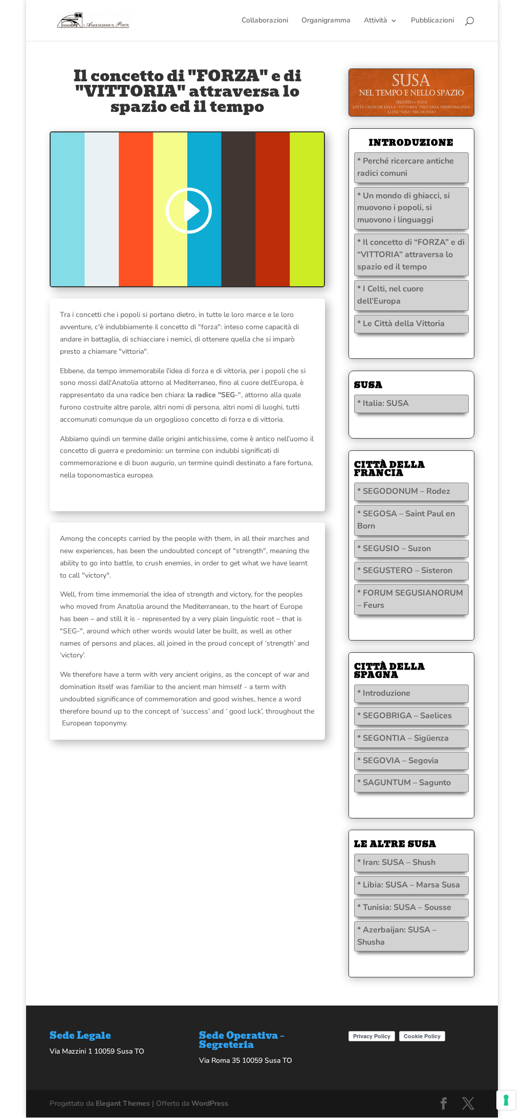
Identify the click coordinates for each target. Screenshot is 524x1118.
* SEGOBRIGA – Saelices (404, 715)
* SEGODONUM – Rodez (403, 491)
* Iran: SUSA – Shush (396, 862)
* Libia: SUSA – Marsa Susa (408, 885)
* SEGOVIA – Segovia (398, 760)
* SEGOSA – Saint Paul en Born (406, 520)
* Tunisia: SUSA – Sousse (404, 907)
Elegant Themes (123, 1103)
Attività (375, 21)
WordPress (209, 1103)
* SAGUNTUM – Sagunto (404, 782)
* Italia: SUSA (383, 403)
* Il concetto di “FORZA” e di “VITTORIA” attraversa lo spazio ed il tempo (411, 254)
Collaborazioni (265, 21)
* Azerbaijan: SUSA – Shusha (396, 936)
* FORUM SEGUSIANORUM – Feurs (410, 599)
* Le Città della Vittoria (401, 323)
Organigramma (326, 21)
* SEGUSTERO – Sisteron (404, 570)
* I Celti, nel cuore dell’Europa (390, 295)
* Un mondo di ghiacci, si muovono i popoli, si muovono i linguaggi (403, 208)
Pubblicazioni (432, 21)
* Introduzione (383, 693)
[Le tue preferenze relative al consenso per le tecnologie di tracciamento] (506, 1100)
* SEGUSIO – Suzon (394, 548)
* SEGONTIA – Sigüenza (403, 738)
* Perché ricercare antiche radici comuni (405, 167)
